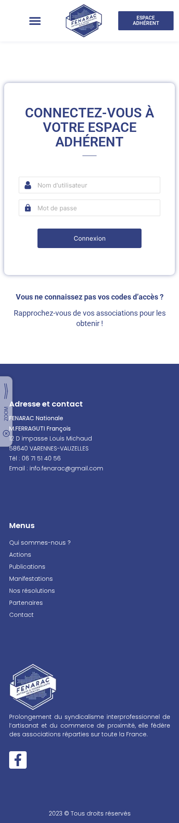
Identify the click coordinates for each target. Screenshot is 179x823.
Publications (27, 566)
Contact (21, 615)
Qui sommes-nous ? (40, 542)
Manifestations (31, 579)
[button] (34, 21)
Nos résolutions (32, 591)
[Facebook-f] (18, 760)
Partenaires (26, 603)
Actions (20, 554)
